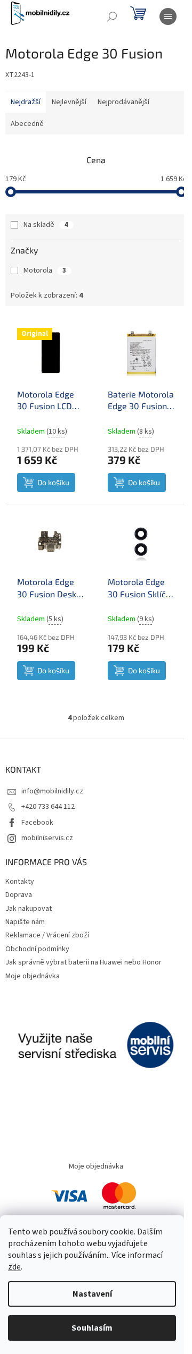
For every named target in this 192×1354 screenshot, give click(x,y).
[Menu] (168, 16)
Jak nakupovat (28, 908)
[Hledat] (112, 16)
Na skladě (45, 224)
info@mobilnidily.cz (52, 791)
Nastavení (92, 1294)
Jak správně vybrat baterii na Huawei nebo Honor (83, 962)
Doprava (18, 895)
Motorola (44, 270)
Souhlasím (92, 1328)
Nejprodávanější (123, 102)
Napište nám (25, 922)
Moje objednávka (32, 976)
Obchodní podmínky (37, 949)
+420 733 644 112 (48, 806)
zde (14, 1267)
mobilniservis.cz (47, 838)
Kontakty (19, 881)
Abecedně (27, 124)
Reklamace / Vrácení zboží (47, 935)
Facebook (37, 822)
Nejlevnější (69, 102)
